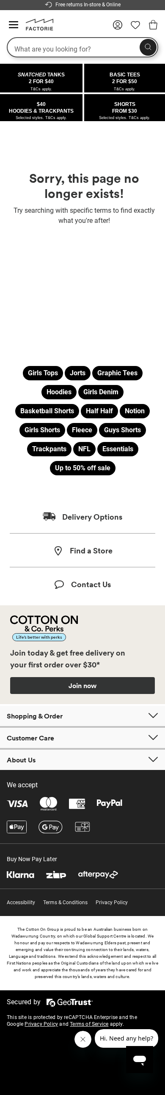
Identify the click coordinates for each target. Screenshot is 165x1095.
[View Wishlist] (135, 27)
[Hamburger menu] (13, 25)
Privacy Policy (112, 902)
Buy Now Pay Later (32, 859)
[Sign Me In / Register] (118, 27)
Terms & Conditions (65, 902)
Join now (82, 685)
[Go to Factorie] (36, 28)
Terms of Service (89, 1024)
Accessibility (21, 902)
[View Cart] (153, 26)
